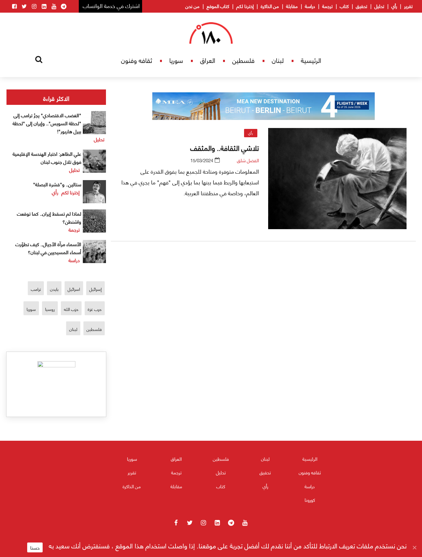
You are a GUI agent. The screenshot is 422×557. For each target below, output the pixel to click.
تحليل (379, 6)
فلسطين (243, 60)
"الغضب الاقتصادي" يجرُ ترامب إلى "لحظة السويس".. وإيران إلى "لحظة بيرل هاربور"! (47, 122)
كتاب (344, 6)
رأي (394, 6)
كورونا (310, 499)
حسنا (35, 547)
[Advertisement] (263, 318)
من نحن (192, 6)
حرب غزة (95, 309)
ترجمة (327, 6)
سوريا (176, 60)
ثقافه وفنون (136, 60)
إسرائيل (95, 289)
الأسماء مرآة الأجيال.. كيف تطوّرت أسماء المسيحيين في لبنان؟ (48, 247)
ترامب (36, 289)
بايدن (54, 289)
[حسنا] (414, 547)
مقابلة (292, 6)
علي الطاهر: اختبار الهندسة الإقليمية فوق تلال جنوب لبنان (47, 157)
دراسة (310, 6)
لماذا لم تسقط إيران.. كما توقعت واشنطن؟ (49, 217)
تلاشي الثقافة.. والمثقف (224, 147)
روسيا (50, 309)
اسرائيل (74, 289)
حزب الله (71, 309)
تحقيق (361, 6)
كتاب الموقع (218, 6)
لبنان (278, 60)
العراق (207, 60)
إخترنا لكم (245, 6)
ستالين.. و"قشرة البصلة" (57, 183)
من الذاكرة (270, 6)
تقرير (408, 6)
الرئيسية (311, 60)
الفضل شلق (248, 160)
